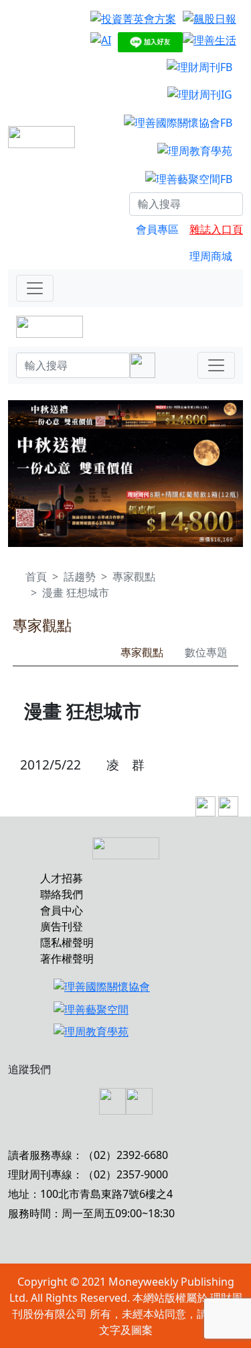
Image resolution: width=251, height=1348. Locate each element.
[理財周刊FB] (199, 66)
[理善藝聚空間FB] (189, 178)
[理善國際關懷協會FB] (178, 122)
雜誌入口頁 (216, 229)
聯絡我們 (61, 894)
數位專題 (206, 652)
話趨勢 (80, 576)
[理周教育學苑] (195, 150)
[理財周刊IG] (200, 94)
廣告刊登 (61, 926)
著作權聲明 (67, 958)
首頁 (36, 576)
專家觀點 (133, 576)
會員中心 (61, 910)
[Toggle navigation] (35, 288)
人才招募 (61, 878)
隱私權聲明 (67, 942)
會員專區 (157, 229)
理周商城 (210, 256)
